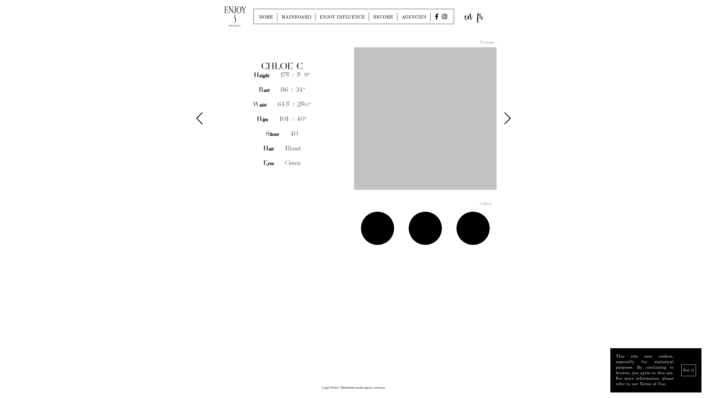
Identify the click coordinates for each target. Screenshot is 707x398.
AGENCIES (414, 17)
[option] (353, 119)
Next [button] (507, 118)
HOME (266, 17)
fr (480, 15)
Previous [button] (200, 118)
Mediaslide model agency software (363, 387)
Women (487, 43)
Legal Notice (330, 387)
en (468, 15)
